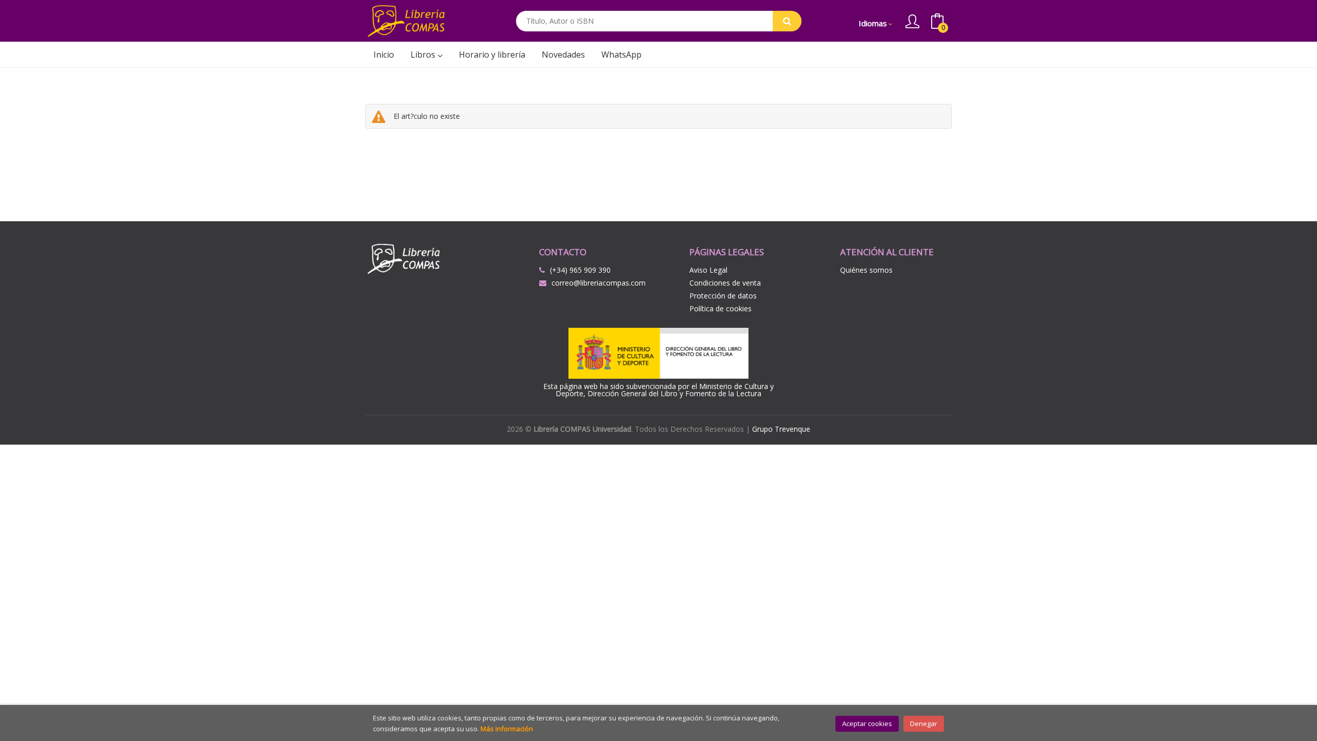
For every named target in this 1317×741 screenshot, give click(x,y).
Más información (506, 728)
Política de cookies (720, 308)
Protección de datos (723, 296)
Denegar (923, 723)
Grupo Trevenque (781, 429)
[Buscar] (787, 21)
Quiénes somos (866, 270)
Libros (424, 54)
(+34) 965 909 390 (580, 270)
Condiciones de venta (725, 283)
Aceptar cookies (867, 723)
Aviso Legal (708, 270)
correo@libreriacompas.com (598, 283)
